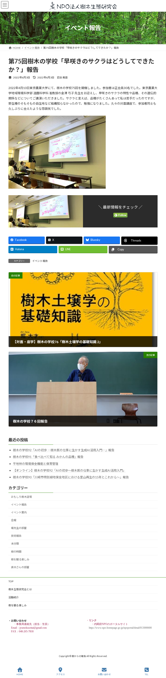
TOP (10, 581)
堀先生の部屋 (19, 528)
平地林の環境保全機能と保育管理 (35, 464)
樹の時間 (16, 551)
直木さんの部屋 (20, 567)
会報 (13, 520)
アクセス (60, 674)
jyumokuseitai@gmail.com (33, 627)
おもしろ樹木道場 (21, 496)
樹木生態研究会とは (20, 589)
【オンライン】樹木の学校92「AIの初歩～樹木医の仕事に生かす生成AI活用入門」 (69, 470)
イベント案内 (19, 512)
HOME (19, 674)
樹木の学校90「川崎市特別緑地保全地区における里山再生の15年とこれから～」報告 (71, 477)
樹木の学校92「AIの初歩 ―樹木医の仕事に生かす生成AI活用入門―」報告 (63, 450)
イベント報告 (40, 261)
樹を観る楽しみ (20, 559)
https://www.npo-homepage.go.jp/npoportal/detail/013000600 (120, 627)
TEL (146, 674)
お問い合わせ (104, 674)
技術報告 (16, 536)
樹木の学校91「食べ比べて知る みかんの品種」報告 (48, 457)
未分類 (15, 543)
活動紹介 (13, 597)
